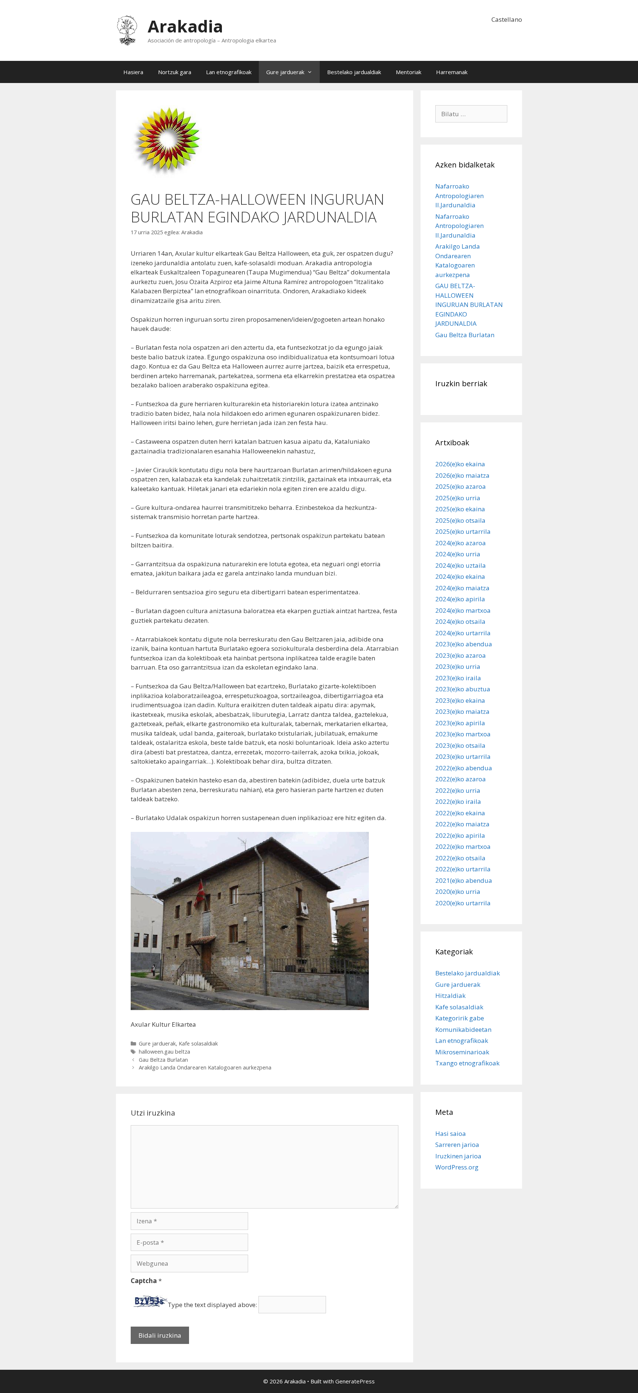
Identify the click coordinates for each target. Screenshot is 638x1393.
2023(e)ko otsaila (460, 745)
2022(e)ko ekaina (460, 813)
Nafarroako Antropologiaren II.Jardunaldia (459, 195)
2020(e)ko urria (457, 891)
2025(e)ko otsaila (460, 520)
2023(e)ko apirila (460, 723)
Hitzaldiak (450, 995)
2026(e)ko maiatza (462, 475)
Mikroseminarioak (462, 1052)
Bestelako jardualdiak (354, 72)
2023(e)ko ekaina (460, 700)
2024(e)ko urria (457, 554)
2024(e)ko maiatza (462, 588)
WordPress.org (456, 1167)
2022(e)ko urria (457, 790)
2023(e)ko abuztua (462, 689)
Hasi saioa (450, 1133)
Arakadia (185, 26)
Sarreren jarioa (457, 1144)
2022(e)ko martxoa (463, 846)
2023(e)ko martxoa (463, 734)
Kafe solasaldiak (198, 1043)
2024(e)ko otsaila (460, 621)
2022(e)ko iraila (458, 801)
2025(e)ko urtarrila (463, 531)
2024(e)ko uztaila (460, 565)
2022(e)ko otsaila (460, 858)
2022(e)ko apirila (460, 835)
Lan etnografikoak (228, 72)
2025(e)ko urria (457, 498)
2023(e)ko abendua (463, 644)
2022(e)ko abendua (463, 768)
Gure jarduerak (285, 72)
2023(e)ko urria (457, 666)
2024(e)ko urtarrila (463, 633)
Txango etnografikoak (467, 1063)
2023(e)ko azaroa (460, 655)
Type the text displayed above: (212, 1304)
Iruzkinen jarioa (458, 1156)
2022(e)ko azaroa (460, 779)
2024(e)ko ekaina (460, 576)
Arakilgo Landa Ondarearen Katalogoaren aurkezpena (205, 1067)
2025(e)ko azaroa (460, 486)
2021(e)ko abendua (463, 880)
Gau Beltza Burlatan (163, 1059)
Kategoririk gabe (459, 1018)
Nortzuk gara (174, 72)
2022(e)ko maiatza (462, 824)
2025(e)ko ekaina (460, 509)
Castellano (506, 19)
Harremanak (451, 72)
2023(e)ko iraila (458, 678)
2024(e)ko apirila (460, 599)
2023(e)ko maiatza (462, 711)
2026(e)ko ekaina (460, 464)
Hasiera (133, 72)
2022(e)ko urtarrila (463, 869)
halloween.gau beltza (164, 1051)
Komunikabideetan (463, 1029)
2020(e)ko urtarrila (463, 903)
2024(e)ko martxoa (463, 610)
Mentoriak (408, 72)
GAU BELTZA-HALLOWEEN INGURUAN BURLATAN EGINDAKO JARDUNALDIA (469, 304)
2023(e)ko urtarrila (463, 756)
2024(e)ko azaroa (460, 543)
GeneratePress (355, 1381)
